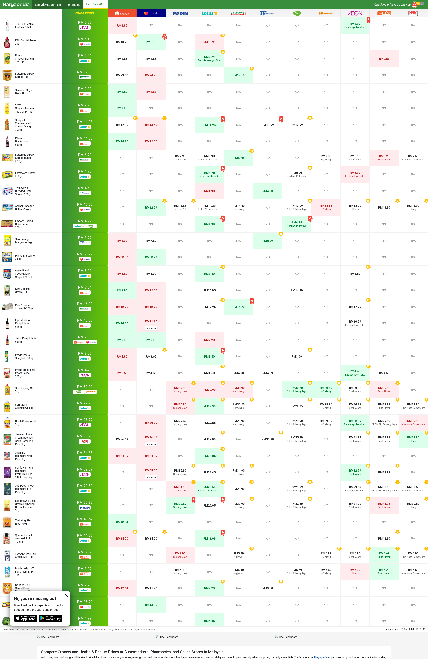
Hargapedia (321, 657)
